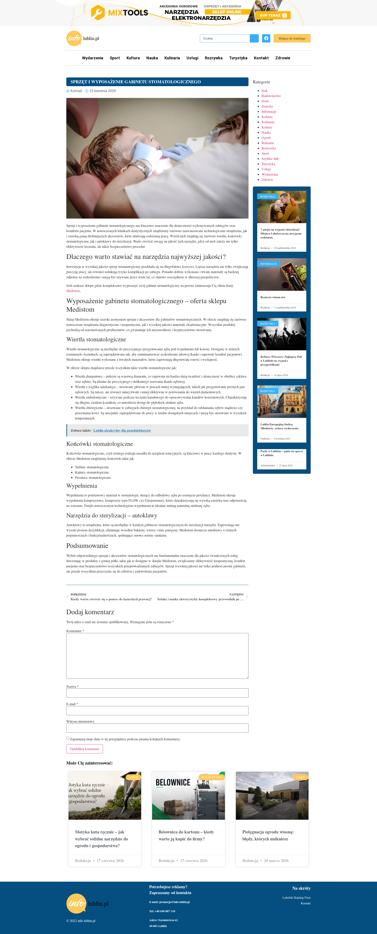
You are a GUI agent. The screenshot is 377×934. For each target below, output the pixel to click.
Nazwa (72, 686)
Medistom (73, 290)
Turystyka (238, 58)
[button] (292, 38)
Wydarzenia (92, 58)
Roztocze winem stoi (272, 297)
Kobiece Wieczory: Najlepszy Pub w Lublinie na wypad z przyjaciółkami (281, 360)
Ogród (266, 137)
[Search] (254, 38)
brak (265, 90)
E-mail (72, 704)
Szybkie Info (270, 158)
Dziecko (267, 106)
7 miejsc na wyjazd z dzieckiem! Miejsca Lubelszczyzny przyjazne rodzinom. (281, 233)
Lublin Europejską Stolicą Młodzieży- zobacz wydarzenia (279, 426)
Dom (265, 101)
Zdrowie (282, 58)
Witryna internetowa (80, 721)
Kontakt (261, 58)
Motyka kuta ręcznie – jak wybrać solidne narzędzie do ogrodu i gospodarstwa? (101, 839)
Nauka (152, 58)
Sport (115, 58)
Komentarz (75, 631)
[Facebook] (266, 38)
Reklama (268, 142)
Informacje (269, 111)
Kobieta (267, 116)
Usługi (192, 58)
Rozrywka (214, 58)
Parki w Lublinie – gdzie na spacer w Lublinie (281, 453)
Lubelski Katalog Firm (297, 897)
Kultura (133, 58)
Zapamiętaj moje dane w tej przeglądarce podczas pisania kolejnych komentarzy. (125, 739)
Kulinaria (172, 58)
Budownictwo (271, 95)
